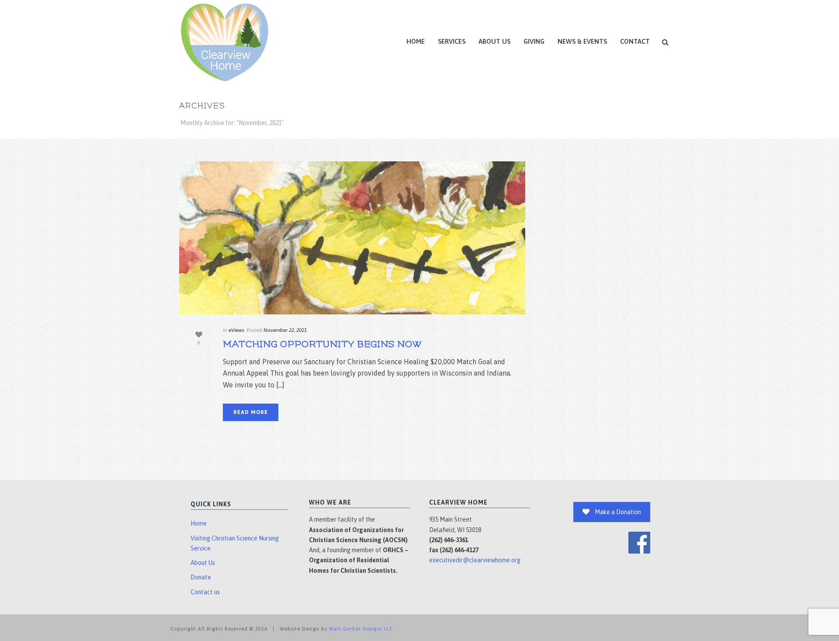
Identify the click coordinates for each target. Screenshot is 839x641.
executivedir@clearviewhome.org (474, 560)
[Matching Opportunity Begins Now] (352, 237)
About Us (494, 41)
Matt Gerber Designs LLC (361, 628)
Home (415, 41)
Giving (534, 41)
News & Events (582, 41)
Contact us (205, 592)
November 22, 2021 (285, 330)
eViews (236, 330)
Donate (201, 577)
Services (451, 41)
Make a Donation (618, 512)
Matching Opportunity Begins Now (322, 344)
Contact (635, 41)
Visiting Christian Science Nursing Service (235, 543)
